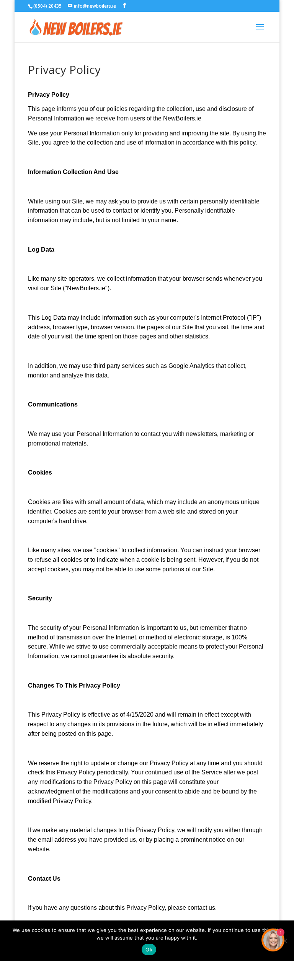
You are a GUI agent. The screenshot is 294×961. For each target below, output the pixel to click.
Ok (148, 949)
